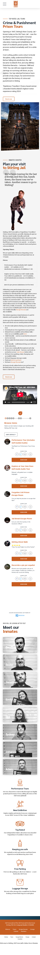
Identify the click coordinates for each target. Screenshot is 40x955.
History (7, 929)
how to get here (16, 360)
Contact (16, 931)
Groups (32, 929)
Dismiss (35, 943)
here (25, 334)
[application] (20, 394)
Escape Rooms (21, 310)
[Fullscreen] (35, 402)
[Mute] (31, 402)
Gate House (20, 352)
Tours (14, 929)
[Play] (5, 402)
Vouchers (23, 931)
